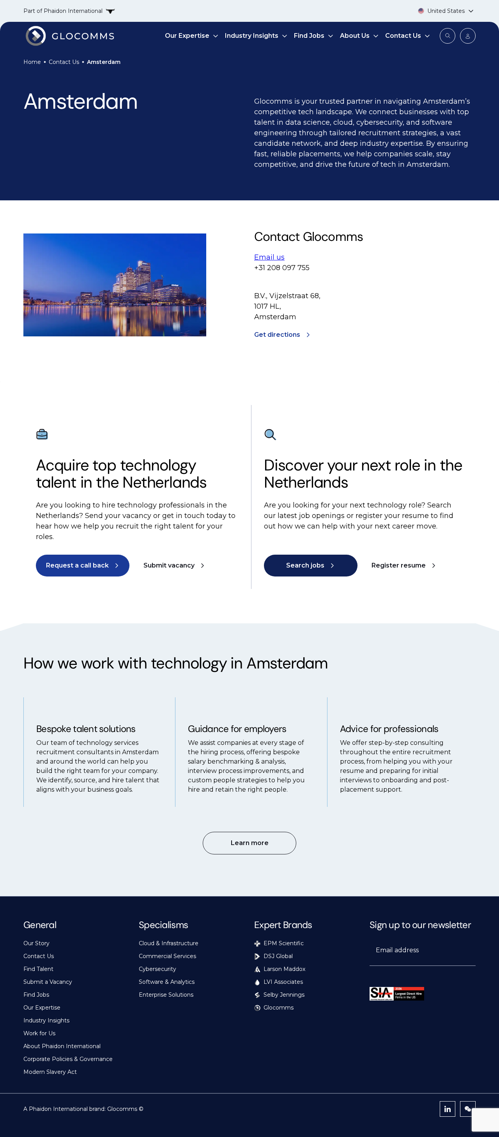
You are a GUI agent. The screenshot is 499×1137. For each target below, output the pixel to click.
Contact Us (403, 35)
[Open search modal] (447, 36)
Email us (269, 257)
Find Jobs (309, 35)
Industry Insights (251, 35)
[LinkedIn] (447, 1109)
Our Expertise (187, 35)
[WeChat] (468, 1109)
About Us (355, 35)
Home (32, 61)
